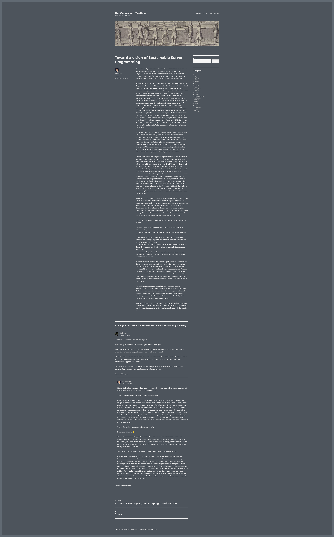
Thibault (196, 100)
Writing (196, 111)
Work (126, 78)
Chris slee (123, 333)
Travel (196, 102)
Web (123, 78)
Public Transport (199, 96)
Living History (198, 89)
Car (195, 74)
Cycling (196, 78)
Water (196, 103)
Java (195, 87)
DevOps (196, 81)
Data (195, 80)
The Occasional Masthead (131, 13)
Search (195, 58)
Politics (196, 94)
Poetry (196, 92)
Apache (147, 271)
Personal (196, 91)
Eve (195, 83)
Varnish (184, 269)
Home (198, 13)
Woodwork (197, 107)
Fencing (196, 85)
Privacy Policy (214, 13)
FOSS (149, 269)
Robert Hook (118, 73)
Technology (118, 78)
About (205, 13)
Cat (195, 76)
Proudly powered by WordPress (148, 529)
